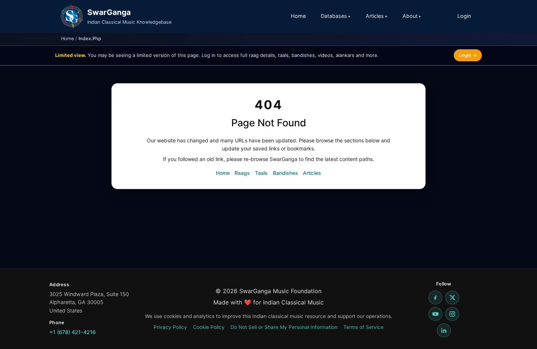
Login (464, 16)
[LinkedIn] (444, 330)
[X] (452, 297)
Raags (242, 173)
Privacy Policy (170, 327)
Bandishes (285, 173)
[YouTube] (435, 314)
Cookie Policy (209, 327)
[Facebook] (435, 297)
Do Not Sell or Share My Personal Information (284, 327)
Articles (312, 173)
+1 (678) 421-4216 (72, 332)
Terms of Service (363, 327)
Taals (261, 173)
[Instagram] (452, 314)
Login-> (468, 55)
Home (298, 16)
